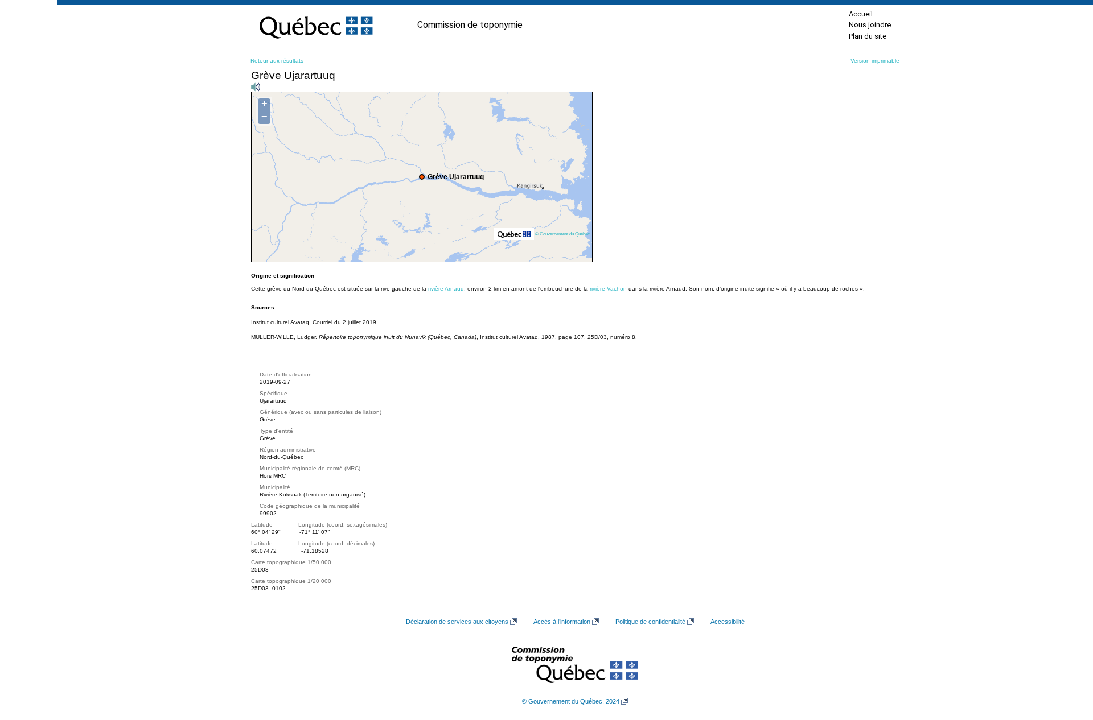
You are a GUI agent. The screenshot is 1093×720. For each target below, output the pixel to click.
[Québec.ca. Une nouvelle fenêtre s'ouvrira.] (316, 25)
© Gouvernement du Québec (562, 234)
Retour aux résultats (276, 60)
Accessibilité (727, 621)
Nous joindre (870, 24)
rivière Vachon (608, 288)
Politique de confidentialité (650, 621)
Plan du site (867, 36)
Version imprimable (874, 60)
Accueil (861, 14)
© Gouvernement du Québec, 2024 (570, 701)
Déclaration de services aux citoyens (457, 621)
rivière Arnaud (446, 288)
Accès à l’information (561, 621)
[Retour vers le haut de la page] (1064, 657)
